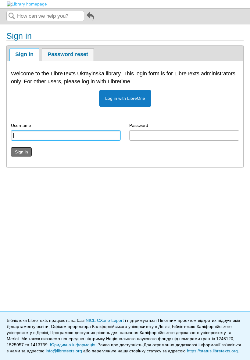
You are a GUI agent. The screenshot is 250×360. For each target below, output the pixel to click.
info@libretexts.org (64, 350)
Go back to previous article (90, 18)
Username (21, 125)
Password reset (68, 54)
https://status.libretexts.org (212, 350)
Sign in (24, 54)
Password (138, 125)
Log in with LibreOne (125, 98)
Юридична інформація (72, 344)
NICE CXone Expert (105, 320)
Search (11, 16)
